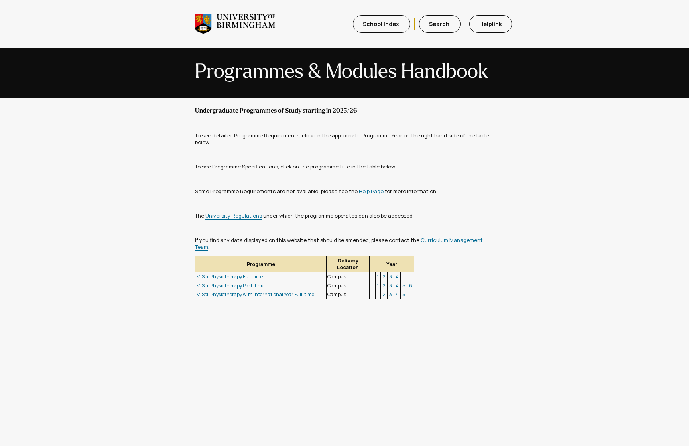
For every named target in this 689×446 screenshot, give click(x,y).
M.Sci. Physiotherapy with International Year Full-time (255, 294)
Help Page (371, 191)
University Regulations (233, 215)
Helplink (490, 24)
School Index (381, 24)
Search (440, 24)
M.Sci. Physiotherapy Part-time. (231, 285)
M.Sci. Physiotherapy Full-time (229, 276)
